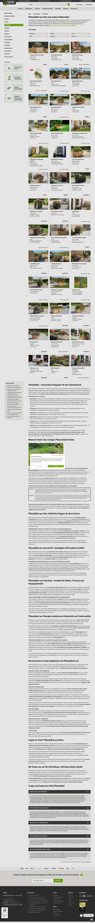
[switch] (4, 917)
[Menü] (7, 908)
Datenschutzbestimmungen (58, 455)
